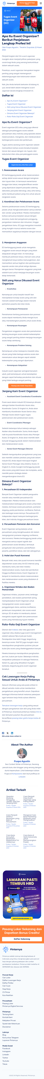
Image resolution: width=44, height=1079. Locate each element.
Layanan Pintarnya (10, 1040)
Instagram (6, 1051)
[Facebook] (3, 733)
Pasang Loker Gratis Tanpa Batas (22, 385)
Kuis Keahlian (7, 995)
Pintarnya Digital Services (12, 1006)
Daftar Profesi (7, 983)
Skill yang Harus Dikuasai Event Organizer (24, 107)
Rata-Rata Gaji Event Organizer (20, 116)
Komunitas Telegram (10, 1038)
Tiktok (4, 1064)
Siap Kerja (6, 989)
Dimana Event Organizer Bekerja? (20, 113)
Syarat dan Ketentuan (11, 1024)
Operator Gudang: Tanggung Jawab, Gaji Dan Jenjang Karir (13, 800)
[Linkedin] (12, 733)
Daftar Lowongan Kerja (11, 980)
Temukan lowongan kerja (12, 705)
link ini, (39, 712)
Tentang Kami (7, 1014)
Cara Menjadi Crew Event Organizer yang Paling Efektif (29, 799)
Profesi (8, 805)
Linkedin (22, 777)
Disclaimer (6, 1027)
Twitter (5, 1058)
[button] (41, 3)
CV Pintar (6, 992)
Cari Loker (6, 977)
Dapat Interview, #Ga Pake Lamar (22, 165)
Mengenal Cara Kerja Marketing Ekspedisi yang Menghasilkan (29, 817)
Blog (4, 1035)
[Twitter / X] (8, 733)
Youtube (5, 1061)
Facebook (6, 1048)
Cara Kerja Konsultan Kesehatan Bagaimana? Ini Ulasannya (12, 839)
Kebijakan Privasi (9, 1020)
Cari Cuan (6, 986)
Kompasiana (17, 774)
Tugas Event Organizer (16, 104)
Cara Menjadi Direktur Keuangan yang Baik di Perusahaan (12, 818)
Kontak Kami (7, 1017)
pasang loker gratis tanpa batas (25, 718)
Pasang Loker (7, 1003)
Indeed (15, 630)
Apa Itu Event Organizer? (17, 101)
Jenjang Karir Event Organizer (19, 110)
